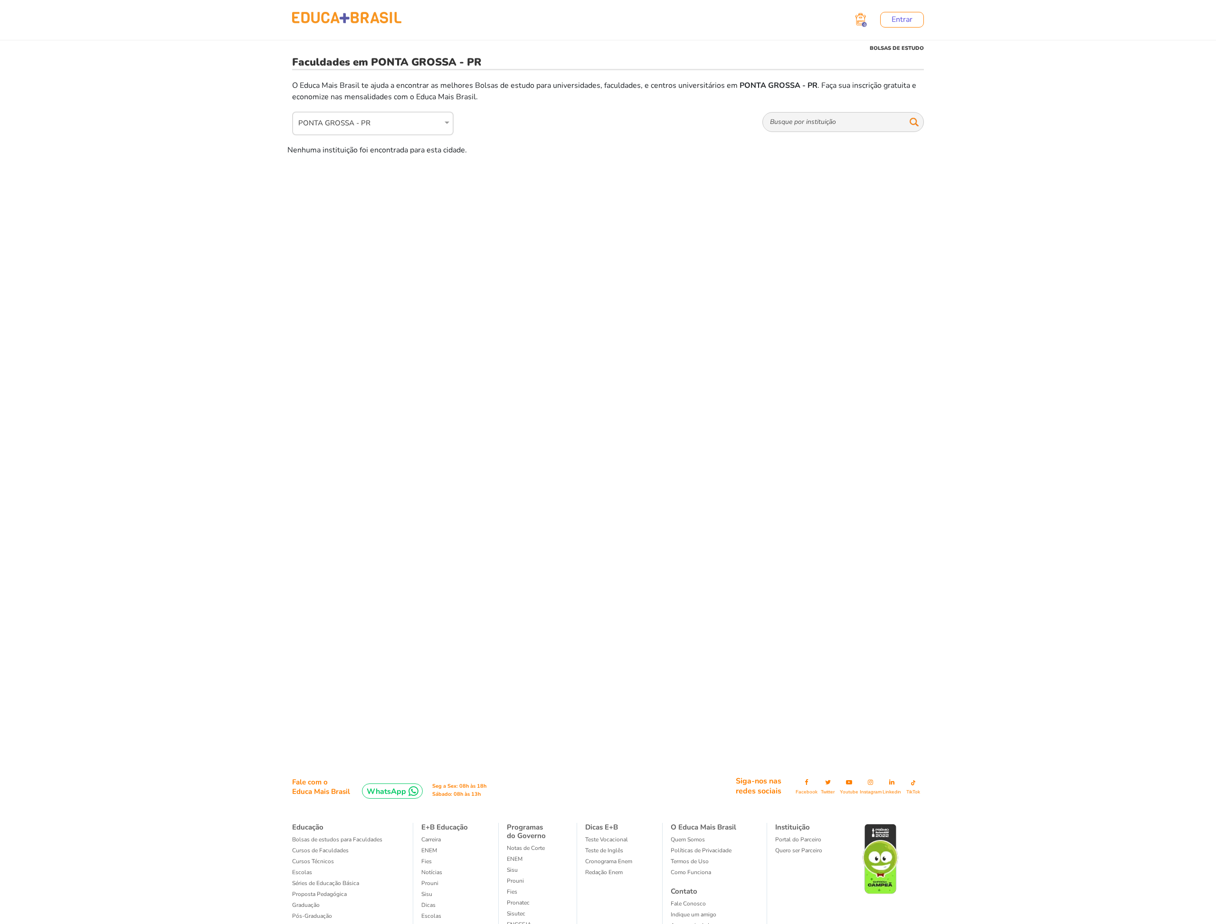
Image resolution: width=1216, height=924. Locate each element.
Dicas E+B (601, 827)
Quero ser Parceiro (798, 850)
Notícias (431, 872)
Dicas (428, 905)
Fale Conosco (688, 903)
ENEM (429, 850)
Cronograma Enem (608, 861)
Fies (426, 861)
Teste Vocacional (606, 839)
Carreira (431, 839)
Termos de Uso (690, 861)
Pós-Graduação (312, 916)
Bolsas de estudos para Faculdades (337, 839)
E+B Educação (444, 827)
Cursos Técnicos (313, 861)
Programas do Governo (526, 831)
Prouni (429, 883)
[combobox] (367, 122)
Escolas (302, 872)
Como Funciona (691, 872)
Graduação (306, 905)
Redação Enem (604, 872)
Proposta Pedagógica (319, 894)
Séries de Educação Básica (325, 883)
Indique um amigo (693, 914)
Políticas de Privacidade (701, 850)
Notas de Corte (526, 848)
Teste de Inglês (604, 850)
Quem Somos (688, 839)
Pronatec (518, 902)
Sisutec (516, 913)
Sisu (426, 894)
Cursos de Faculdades (320, 850)
